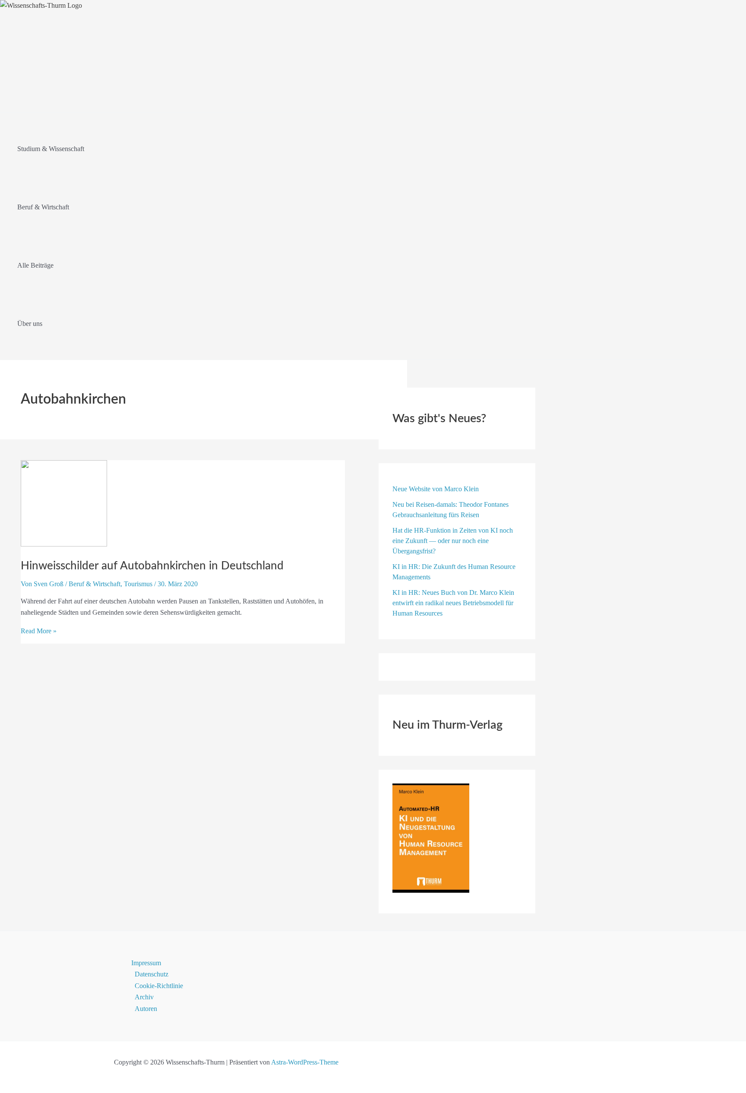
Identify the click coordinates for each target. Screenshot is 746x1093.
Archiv (144, 997)
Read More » (39, 631)
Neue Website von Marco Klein (435, 489)
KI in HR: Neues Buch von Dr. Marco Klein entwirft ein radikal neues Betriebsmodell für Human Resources (453, 603)
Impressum (146, 963)
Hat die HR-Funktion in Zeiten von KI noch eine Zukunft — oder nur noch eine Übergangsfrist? (452, 541)
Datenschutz (151, 974)
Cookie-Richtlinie (159, 985)
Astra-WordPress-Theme (304, 1062)
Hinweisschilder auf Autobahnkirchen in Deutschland (152, 566)
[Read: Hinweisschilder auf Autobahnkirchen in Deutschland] (64, 544)
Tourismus (138, 584)
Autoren (146, 1008)
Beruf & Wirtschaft (94, 584)
